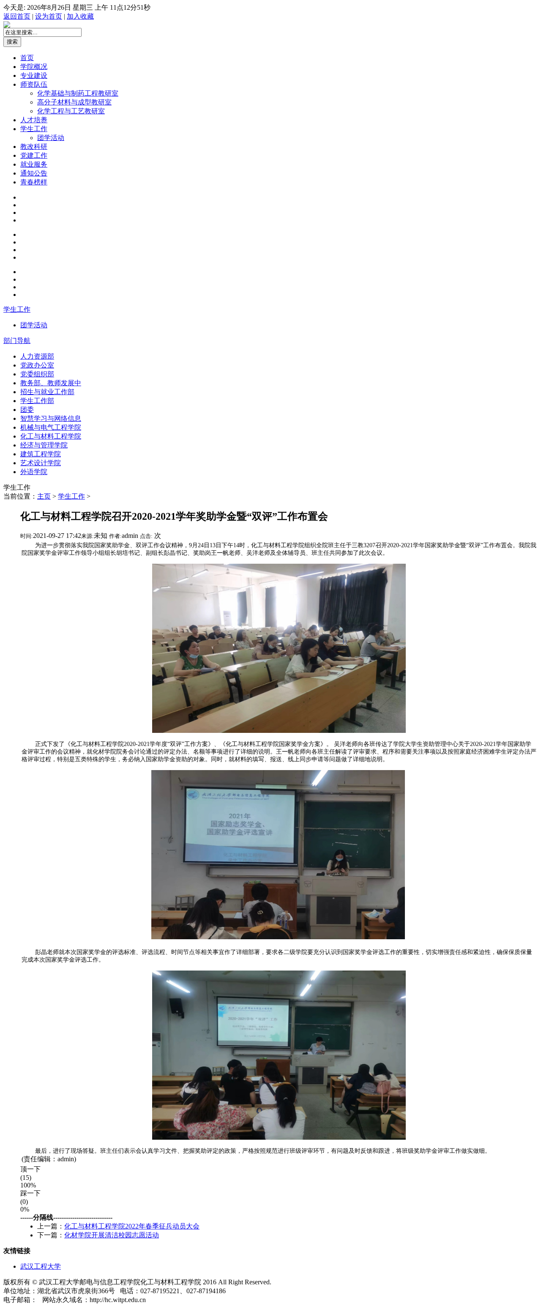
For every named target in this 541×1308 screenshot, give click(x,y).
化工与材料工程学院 (50, 436)
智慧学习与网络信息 (50, 418)
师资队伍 (33, 84)
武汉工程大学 (40, 1266)
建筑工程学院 (40, 454)
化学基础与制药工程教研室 (77, 93)
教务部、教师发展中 (50, 383)
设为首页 (48, 16)
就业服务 (33, 164)
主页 (44, 496)
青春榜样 (33, 182)
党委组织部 (37, 374)
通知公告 (33, 173)
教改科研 (33, 146)
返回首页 (16, 16)
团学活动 (50, 137)
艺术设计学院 (40, 462)
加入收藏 (80, 16)
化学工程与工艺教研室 (71, 111)
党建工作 (33, 155)
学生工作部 (37, 400)
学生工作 (33, 128)
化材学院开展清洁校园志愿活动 (111, 1235)
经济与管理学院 (44, 445)
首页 (27, 57)
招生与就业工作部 (47, 391)
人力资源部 (37, 356)
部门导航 (16, 340)
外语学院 (33, 471)
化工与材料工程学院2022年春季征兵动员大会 (131, 1226)
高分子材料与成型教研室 (74, 102)
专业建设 (33, 75)
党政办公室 (37, 365)
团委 (27, 409)
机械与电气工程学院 (50, 427)
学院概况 (33, 66)
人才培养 (33, 119)
